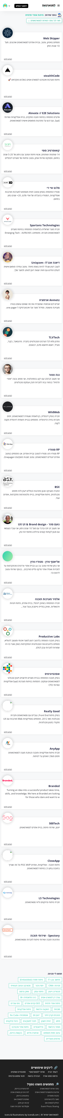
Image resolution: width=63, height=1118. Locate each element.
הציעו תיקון (8, 59)
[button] (58, 5)
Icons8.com (33, 1114)
